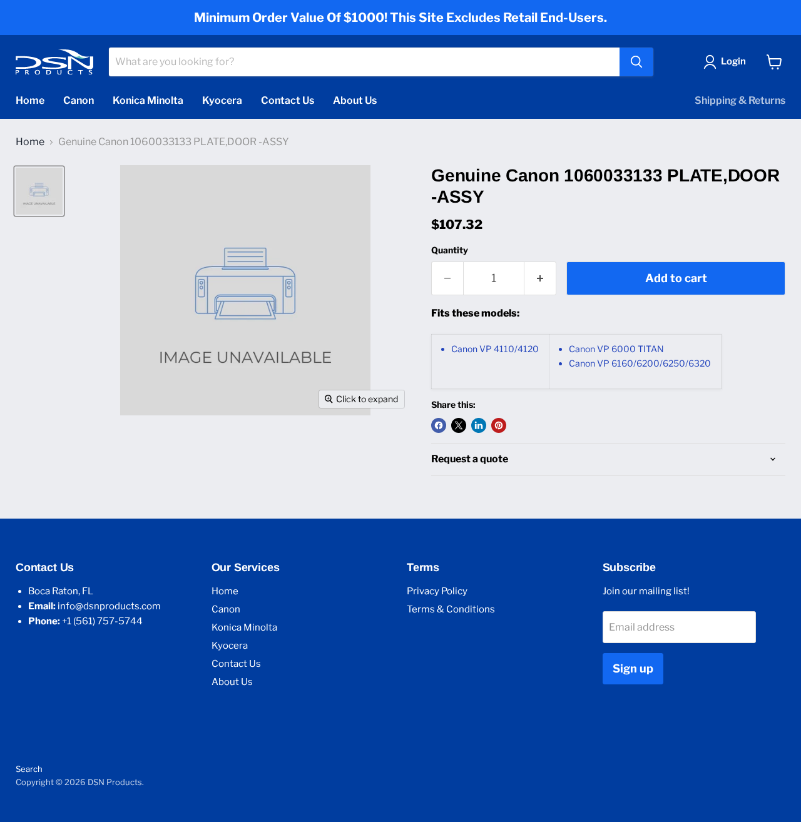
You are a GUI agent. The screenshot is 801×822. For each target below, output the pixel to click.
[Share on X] (458, 425)
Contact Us (287, 100)
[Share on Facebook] (438, 425)
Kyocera (222, 100)
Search (29, 769)
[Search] (636, 62)
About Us (355, 100)
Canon (78, 100)
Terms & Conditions (451, 609)
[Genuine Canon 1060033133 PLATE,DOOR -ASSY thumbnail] (39, 191)
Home (30, 100)
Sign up (633, 668)
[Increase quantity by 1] (540, 278)
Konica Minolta (148, 100)
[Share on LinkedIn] (478, 425)
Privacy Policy (437, 591)
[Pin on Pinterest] (498, 425)
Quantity (449, 250)
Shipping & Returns (740, 100)
